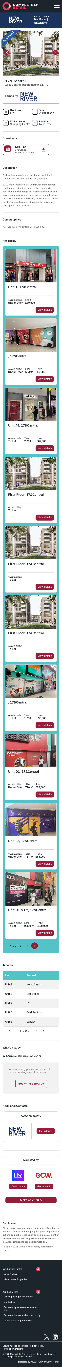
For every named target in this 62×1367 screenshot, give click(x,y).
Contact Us (9, 1302)
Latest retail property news (18, 1320)
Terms (57, 1362)
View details (45, 309)
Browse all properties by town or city (20, 1308)
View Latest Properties (15, 1279)
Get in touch (18, 1186)
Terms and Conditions (12, 1349)
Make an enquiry (31, 1200)
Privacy (48, 1362)
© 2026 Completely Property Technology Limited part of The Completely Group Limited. (29, 1355)
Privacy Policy (37, 1346)
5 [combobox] (10, 1030)
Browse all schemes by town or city (22, 1315)
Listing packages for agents (18, 1296)
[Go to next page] (34, 945)
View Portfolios (11, 1274)
